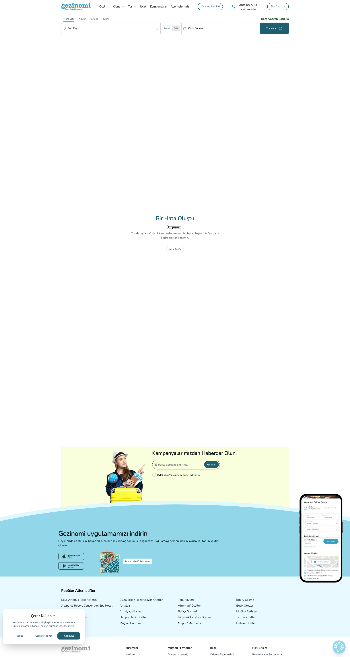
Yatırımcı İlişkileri (210, 6)
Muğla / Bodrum (130, 623)
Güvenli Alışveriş (178, 654)
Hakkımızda (132, 654)
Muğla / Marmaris (189, 623)
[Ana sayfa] (76, 6)
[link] (210, 6)
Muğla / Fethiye (246, 611)
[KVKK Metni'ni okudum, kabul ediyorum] (155, 475)
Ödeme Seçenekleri (222, 654)
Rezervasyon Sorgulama (267, 654)
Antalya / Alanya (130, 611)
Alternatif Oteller (189, 606)
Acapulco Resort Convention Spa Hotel (86, 606)
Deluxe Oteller (246, 623)
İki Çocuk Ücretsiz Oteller (194, 617)
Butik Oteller (244, 606)
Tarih (176, 28)
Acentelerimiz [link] (180, 7)
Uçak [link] (143, 7)
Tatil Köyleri (186, 600)
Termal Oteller (246, 617)
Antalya (125, 606)
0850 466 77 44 (248, 5)
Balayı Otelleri (187, 611)
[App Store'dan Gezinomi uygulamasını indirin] (71, 556)
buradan (53, 626)
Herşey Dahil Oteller (133, 617)
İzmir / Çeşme (245, 600)
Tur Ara (271, 28)
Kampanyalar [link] (158, 7)
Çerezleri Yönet (43, 636)
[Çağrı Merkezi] (234, 6)
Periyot (167, 28)
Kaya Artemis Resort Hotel (79, 600)
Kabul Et (69, 636)
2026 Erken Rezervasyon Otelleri (142, 600)
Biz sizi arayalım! (248, 9)
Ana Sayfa (175, 249)
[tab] (69, 19)
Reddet (19, 636)
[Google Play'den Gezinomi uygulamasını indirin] (71, 566)
